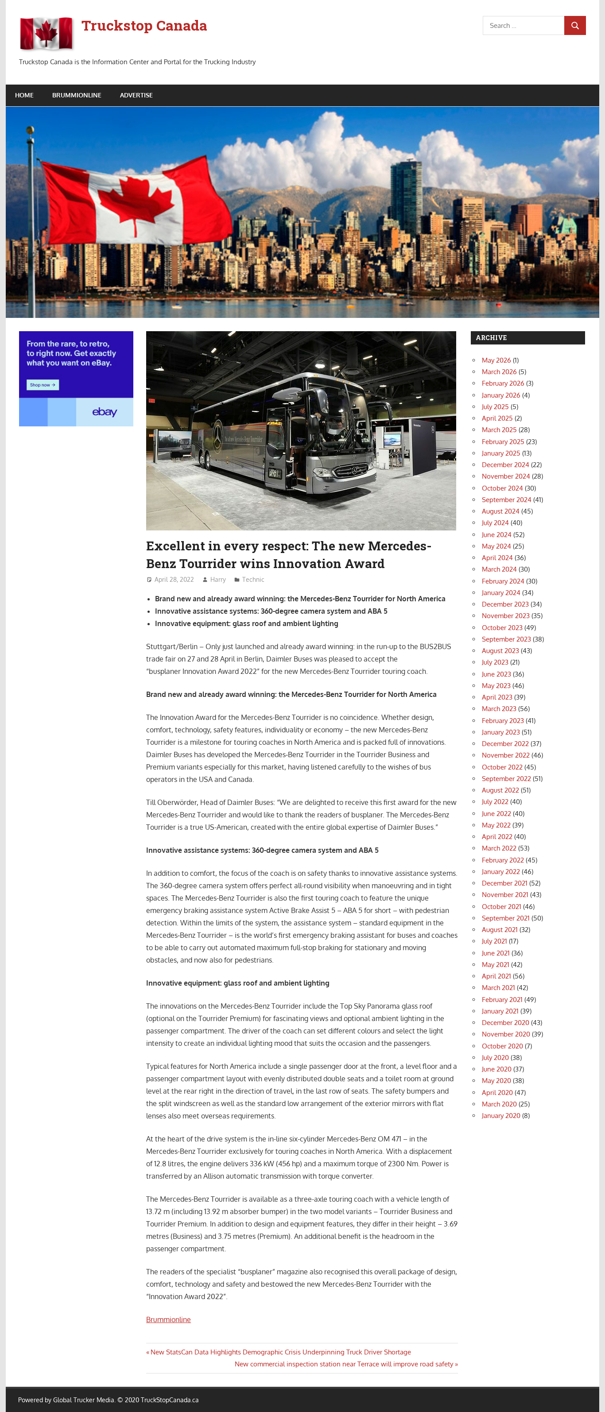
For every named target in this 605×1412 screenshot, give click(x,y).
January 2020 (501, 1115)
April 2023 (497, 697)
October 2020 (502, 1046)
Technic (253, 579)
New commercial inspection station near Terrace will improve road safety (344, 1364)
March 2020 (499, 1104)
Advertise (136, 95)
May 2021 (495, 964)
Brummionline (168, 1319)
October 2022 (502, 767)
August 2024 (501, 511)
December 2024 (505, 464)
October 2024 (502, 488)
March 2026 (499, 372)
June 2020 (497, 1069)
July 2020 (495, 1057)
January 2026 (501, 395)
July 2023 (495, 662)
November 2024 (506, 476)
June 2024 (497, 534)
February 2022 (503, 860)
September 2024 (506, 499)
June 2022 (496, 813)
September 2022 (506, 778)
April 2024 (497, 557)
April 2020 (497, 1092)
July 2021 (494, 941)
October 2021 (501, 906)
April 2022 (497, 836)
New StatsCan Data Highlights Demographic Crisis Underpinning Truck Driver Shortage (280, 1352)
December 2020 (505, 1022)
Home (24, 95)
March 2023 (499, 708)
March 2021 (498, 987)
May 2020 (496, 1080)
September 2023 (506, 639)
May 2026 (496, 360)
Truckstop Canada (144, 25)
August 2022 (500, 790)
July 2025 (495, 406)
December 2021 (504, 883)
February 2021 (502, 999)
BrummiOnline (76, 95)
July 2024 (495, 522)
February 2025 (503, 441)
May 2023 (496, 685)
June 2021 (496, 953)
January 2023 (501, 732)
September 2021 (506, 918)
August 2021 (500, 929)
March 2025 (499, 430)
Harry (218, 579)
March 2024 (499, 569)
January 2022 (501, 871)
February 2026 (503, 383)
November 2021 (505, 894)
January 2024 (501, 592)
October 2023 (502, 627)
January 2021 (500, 1011)
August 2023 (500, 650)
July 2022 (495, 801)
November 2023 (506, 615)
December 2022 (505, 743)
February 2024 (503, 581)
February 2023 (503, 720)
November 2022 (506, 755)
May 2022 (496, 825)
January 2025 (501, 453)
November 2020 (506, 1034)
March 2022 (499, 848)
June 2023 (496, 674)
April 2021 (496, 976)
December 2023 (505, 604)
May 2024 (496, 546)
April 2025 (497, 418)
